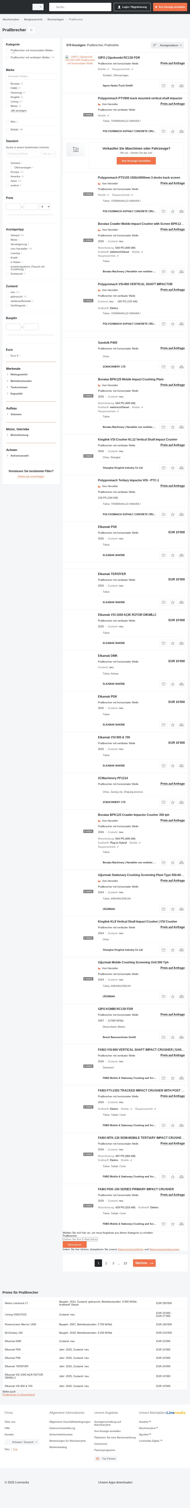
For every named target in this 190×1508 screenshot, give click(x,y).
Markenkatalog (58, 1447)
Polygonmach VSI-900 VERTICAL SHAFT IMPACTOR (135, 284)
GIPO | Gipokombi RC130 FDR (119, 57)
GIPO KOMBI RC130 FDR (115, 1008)
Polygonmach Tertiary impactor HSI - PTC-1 (128, 480)
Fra (15, 1449)
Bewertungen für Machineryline (67, 1440)
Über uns (10, 1421)
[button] (172, 85)
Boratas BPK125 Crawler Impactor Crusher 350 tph (133, 814)
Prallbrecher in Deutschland (18, 1394)
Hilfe (7, 1428)
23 (125, 1263)
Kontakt (9, 1434)
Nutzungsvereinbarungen (164, 1249)
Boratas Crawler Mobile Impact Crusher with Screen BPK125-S (142, 223)
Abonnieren (74, 1244)
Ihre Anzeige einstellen (136, 160)
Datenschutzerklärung (62, 1428)
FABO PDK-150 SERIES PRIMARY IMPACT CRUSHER (136, 1189)
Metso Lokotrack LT (16, 1303)
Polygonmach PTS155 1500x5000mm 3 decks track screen (139, 177)
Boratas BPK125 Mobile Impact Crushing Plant (130, 379)
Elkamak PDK (107, 696)
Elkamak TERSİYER (112, 574)
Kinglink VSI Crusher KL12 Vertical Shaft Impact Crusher (137, 439)
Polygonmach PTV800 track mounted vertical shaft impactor (140, 98)
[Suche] (52, 7)
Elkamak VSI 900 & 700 (114, 737)
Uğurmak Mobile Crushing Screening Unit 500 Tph (133, 962)
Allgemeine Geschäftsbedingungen (69, 1421)
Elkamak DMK (108, 655)
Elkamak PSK (107, 526)
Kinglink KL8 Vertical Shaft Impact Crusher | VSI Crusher (137, 921)
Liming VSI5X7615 (16, 1314)
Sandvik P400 (107, 342)
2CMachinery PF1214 (113, 778)
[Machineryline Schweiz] (16, 7)
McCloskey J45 (14, 1332)
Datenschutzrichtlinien (131, 1249)
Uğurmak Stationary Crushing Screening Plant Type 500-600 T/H (143, 875)
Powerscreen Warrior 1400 (20, 1324)
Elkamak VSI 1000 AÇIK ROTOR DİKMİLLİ (127, 614)
